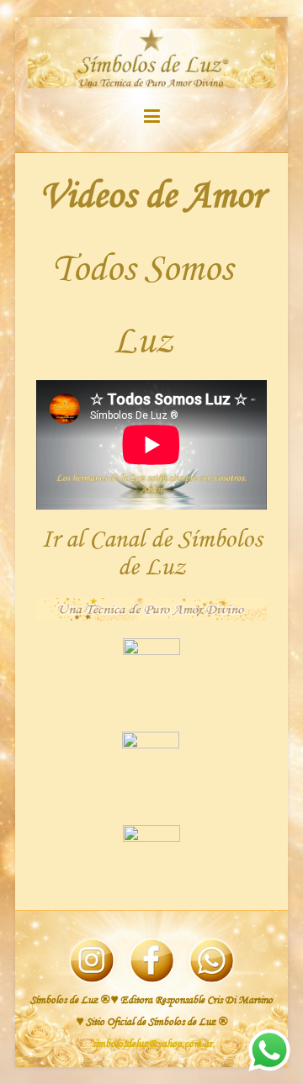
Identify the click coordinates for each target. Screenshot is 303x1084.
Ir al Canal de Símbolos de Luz (151, 553)
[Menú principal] (152, 120)
